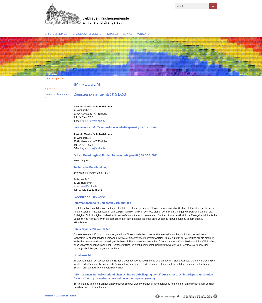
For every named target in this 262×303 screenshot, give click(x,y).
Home (47, 78)
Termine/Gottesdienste (86, 33)
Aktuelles (112, 33)
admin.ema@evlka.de (85, 186)
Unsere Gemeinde (56, 33)
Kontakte (143, 33)
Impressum (59, 78)
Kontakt (72, 295)
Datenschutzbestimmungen (57, 95)
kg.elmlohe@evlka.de (93, 120)
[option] (131, 56)
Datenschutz (62, 295)
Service (127, 33)
